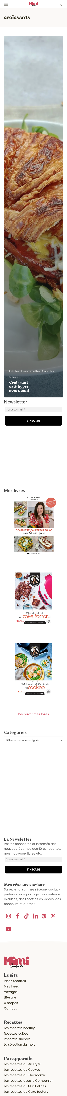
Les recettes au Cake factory (26, 1091)
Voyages (11, 992)
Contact (10, 1008)
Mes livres (11, 986)
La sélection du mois (19, 1044)
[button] (6, 4)
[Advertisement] (25, 420)
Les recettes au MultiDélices (25, 1086)
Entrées (14, 371)
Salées (13, 377)
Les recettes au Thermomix (25, 1075)
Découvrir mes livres (33, 714)
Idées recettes (30, 371)
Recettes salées (16, 1033)
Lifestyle (10, 997)
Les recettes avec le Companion (28, 1080)
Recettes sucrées (17, 1039)
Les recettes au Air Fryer (22, 1064)
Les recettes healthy (19, 1028)
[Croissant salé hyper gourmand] (33, 216)
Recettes (48, 371)
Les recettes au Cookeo (22, 1069)
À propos (11, 1003)
